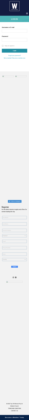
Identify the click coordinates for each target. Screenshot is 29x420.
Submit (14, 266)
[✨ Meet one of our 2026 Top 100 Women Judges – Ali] (17, 198)
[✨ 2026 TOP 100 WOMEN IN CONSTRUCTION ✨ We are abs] (21, 198)
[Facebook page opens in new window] (13, 277)
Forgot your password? (14, 55)
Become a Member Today (14, 417)
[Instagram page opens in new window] (16, 277)
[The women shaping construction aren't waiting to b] (12, 198)
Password (5, 36)
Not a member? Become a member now (14, 58)
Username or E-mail (8, 27)
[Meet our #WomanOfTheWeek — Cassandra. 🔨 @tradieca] (25, 198)
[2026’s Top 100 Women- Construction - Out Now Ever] (3, 198)
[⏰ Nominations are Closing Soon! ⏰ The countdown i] (8, 198)
